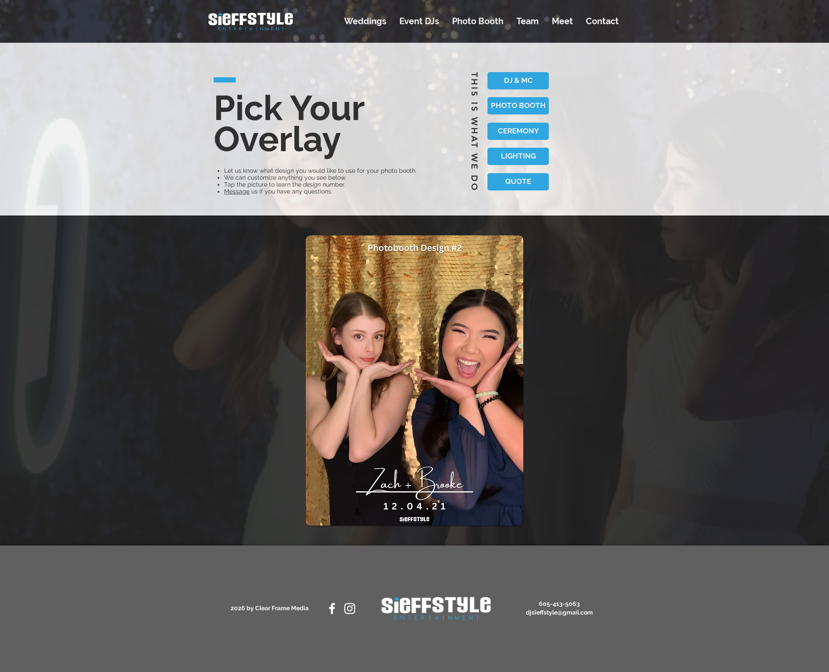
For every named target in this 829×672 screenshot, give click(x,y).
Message (237, 191)
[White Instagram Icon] (349, 608)
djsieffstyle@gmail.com (559, 612)
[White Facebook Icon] (332, 608)
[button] (414, 380)
